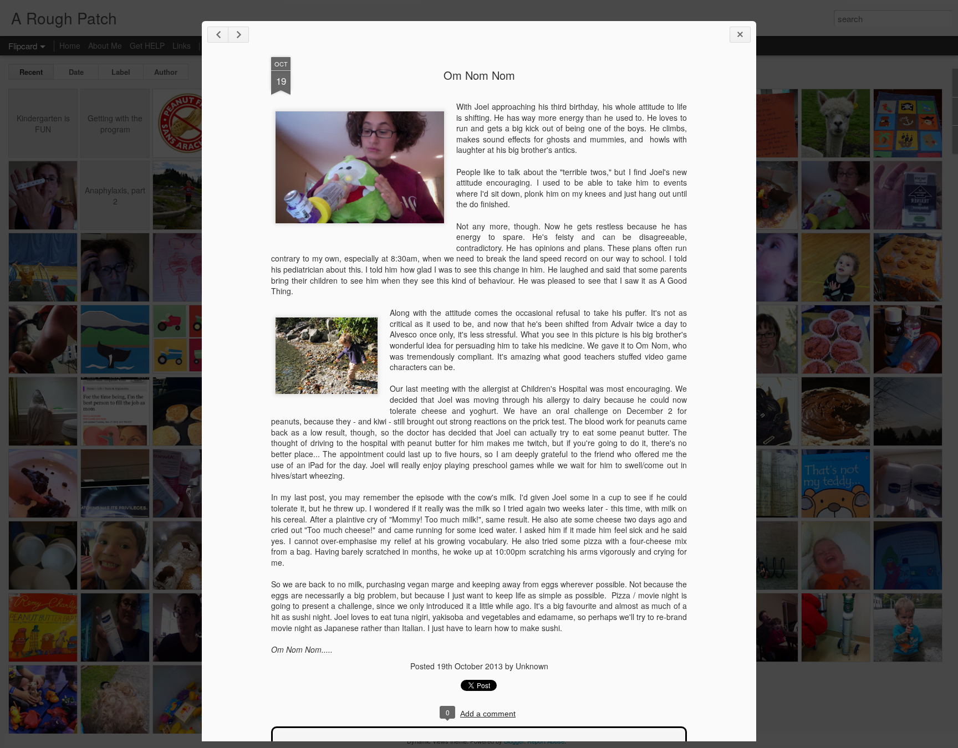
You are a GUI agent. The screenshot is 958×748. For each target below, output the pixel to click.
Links (181, 45)
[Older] (238, 35)
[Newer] (217, 35)
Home (69, 45)
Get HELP (147, 45)
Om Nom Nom (479, 75)
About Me (105, 45)
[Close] (740, 35)
